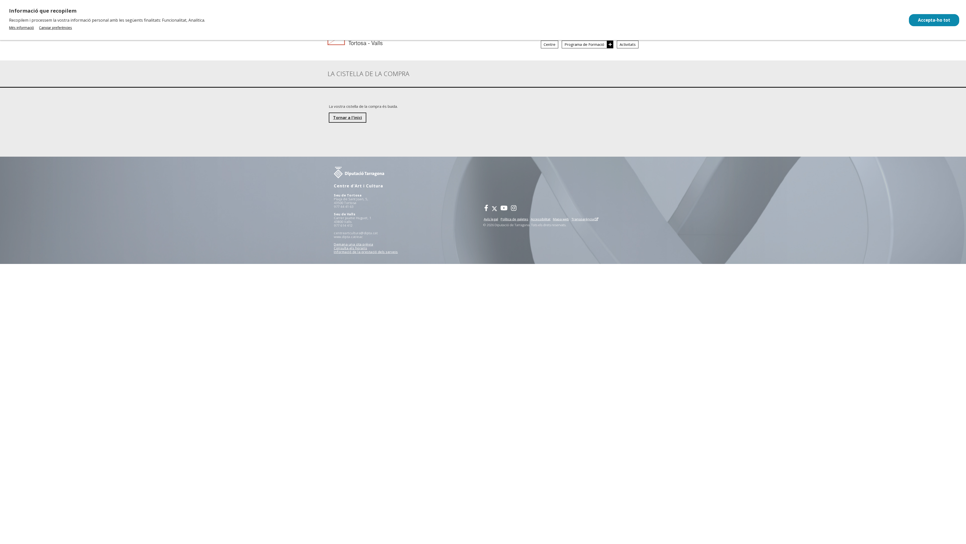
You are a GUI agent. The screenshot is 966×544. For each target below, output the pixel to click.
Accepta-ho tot (934, 20)
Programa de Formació (584, 44)
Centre (549, 44)
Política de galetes (514, 219)
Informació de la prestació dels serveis (366, 252)
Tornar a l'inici (347, 117)
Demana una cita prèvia (353, 244)
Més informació (21, 27)
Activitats (628, 44)
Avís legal (491, 219)
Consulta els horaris (350, 248)
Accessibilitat (540, 219)
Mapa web (561, 219)
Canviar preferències (55, 27)
